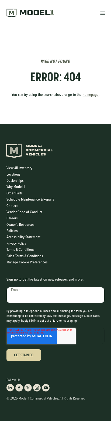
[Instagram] (37, 387)
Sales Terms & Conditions (24, 256)
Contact (12, 206)
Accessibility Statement (23, 237)
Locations (13, 174)
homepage (91, 94)
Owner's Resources (20, 224)
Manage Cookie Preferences (27, 262)
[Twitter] (28, 387)
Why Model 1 (15, 187)
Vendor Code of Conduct (24, 212)
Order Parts (14, 193)
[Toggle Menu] (102, 12)
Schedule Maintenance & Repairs (30, 199)
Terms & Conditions (20, 249)
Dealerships (15, 180)
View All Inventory (19, 168)
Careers (12, 218)
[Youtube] (46, 387)
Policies (12, 231)
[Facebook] (19, 387)
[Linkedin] (10, 387)
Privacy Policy (16, 243)
